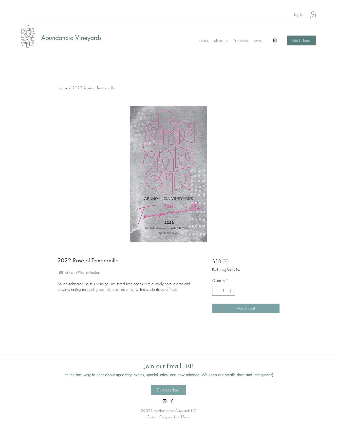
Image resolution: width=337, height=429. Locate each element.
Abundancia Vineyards (71, 38)
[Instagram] (275, 40)
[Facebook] (171, 401)
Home (62, 88)
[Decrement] (216, 290)
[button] (168, 390)
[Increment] (230, 290)
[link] (313, 14)
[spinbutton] (223, 290)
